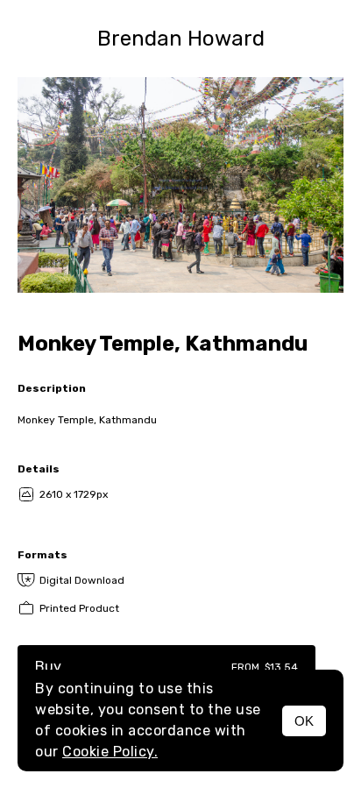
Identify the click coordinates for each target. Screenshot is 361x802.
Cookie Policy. (110, 751)
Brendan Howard (181, 38)
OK (304, 720)
